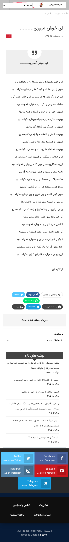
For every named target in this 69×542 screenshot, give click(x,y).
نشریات (43, 505)
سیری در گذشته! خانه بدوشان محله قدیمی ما (36, 380)
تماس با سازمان (21, 505)
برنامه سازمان (17, 515)
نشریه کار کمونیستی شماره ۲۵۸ (43, 438)
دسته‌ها (58, 334)
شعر (8, 36)
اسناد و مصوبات (42, 515)
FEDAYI (44, 534)
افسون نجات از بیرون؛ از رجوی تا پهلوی (40, 392)
